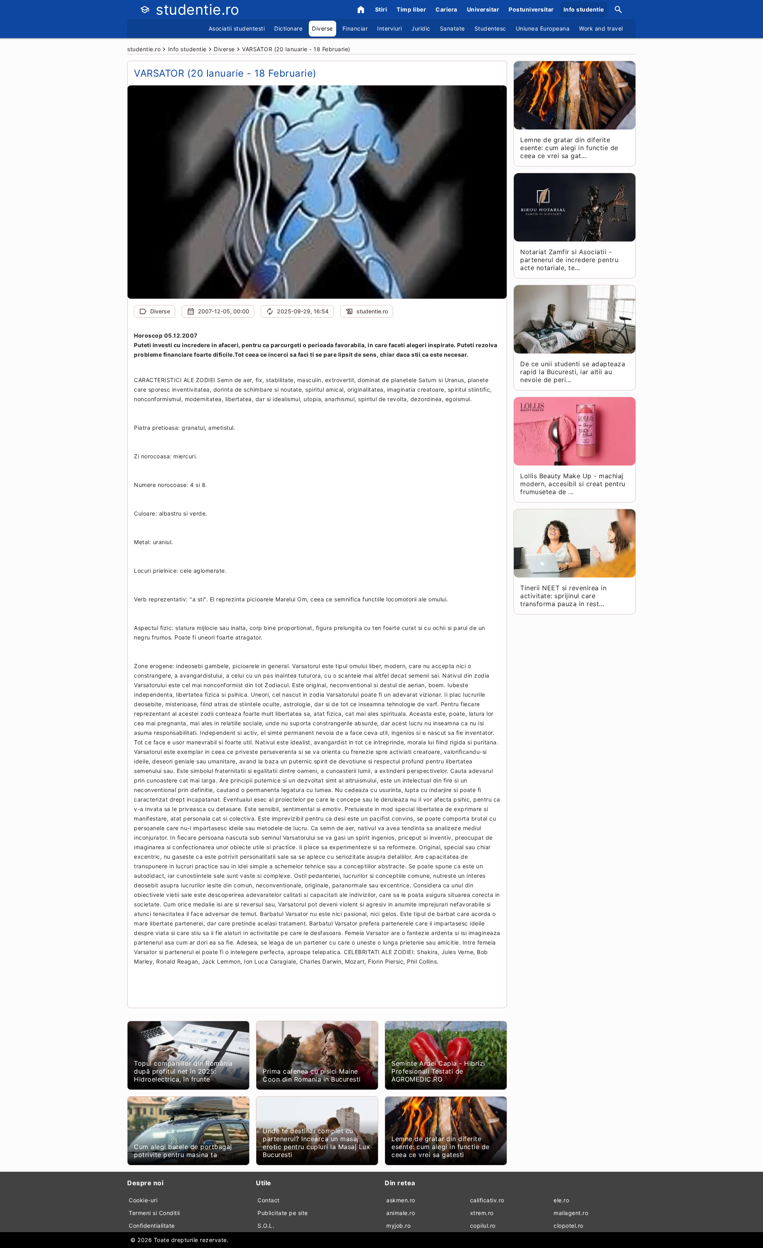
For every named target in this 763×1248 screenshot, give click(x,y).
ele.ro (561, 1200)
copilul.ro (483, 1225)
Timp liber (411, 9)
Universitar (483, 9)
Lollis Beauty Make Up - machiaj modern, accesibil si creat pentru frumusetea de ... (573, 484)
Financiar (355, 28)
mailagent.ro (571, 1212)
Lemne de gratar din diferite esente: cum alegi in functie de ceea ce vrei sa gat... (569, 148)
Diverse (322, 28)
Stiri (381, 9)
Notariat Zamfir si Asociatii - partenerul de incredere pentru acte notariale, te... (569, 260)
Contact (269, 1200)
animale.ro (400, 1212)
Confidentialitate (152, 1225)
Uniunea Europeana (543, 28)
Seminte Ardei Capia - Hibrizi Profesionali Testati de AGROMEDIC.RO (438, 1071)
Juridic (420, 28)
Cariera (446, 9)
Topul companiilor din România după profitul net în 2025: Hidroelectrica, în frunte (183, 1071)
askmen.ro (400, 1200)
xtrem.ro (482, 1212)
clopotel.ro (568, 1225)
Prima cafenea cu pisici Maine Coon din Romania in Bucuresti (312, 1075)
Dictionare (288, 28)
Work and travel (601, 28)
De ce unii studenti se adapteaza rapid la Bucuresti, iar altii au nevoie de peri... (572, 372)
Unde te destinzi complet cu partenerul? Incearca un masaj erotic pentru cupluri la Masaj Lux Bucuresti (316, 1143)
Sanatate (452, 28)
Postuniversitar (531, 9)
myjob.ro (398, 1225)
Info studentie (584, 9)
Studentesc (490, 28)
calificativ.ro (487, 1200)
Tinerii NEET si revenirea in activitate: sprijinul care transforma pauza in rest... (563, 596)
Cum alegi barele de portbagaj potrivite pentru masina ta (183, 1151)
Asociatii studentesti (237, 28)
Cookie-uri (143, 1200)
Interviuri (389, 28)
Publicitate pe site (283, 1212)
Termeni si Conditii (154, 1212)
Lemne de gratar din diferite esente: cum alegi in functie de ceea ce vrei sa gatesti (440, 1147)
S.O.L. (266, 1225)
